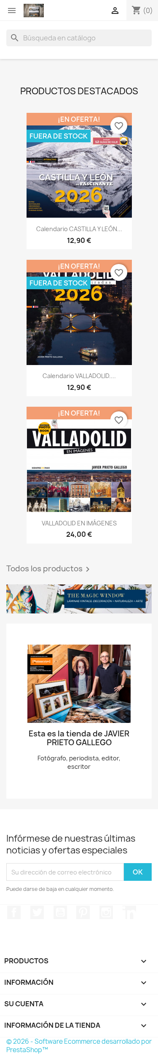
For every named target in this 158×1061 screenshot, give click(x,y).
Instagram (106, 912)
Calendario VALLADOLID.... (79, 376)
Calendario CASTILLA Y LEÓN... (79, 229)
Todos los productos (49, 569)
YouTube (60, 912)
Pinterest (83, 912)
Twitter (37, 912)
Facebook (14, 912)
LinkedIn (129, 912)
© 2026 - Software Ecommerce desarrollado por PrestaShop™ (79, 1045)
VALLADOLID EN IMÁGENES (79, 523)
